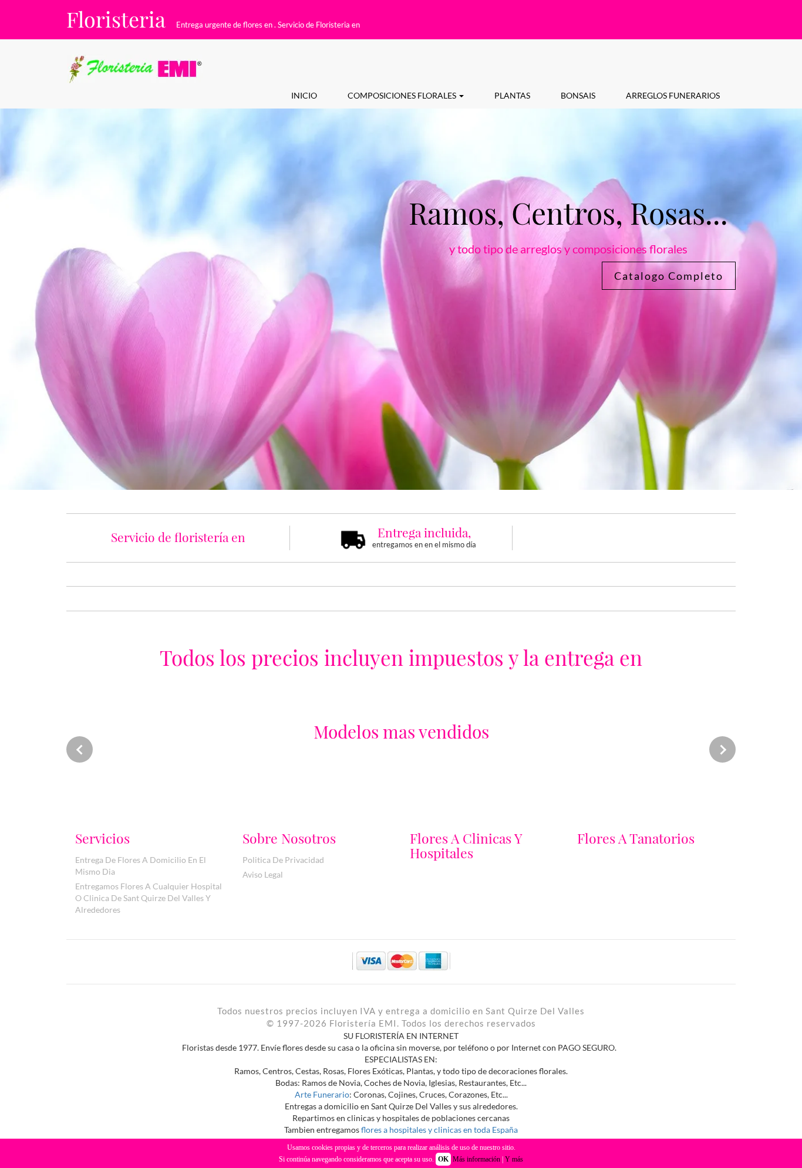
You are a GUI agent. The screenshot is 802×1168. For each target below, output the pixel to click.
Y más (514, 1159)
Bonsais (578, 95)
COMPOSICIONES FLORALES (403, 95)
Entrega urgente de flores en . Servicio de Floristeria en (268, 24)
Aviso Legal (262, 874)
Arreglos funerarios (673, 95)
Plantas (512, 95)
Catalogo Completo (668, 275)
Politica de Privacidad (283, 860)
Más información (476, 1159)
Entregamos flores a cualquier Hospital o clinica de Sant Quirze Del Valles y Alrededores (148, 898)
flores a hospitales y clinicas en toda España (439, 1130)
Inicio (304, 95)
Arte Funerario (322, 1094)
